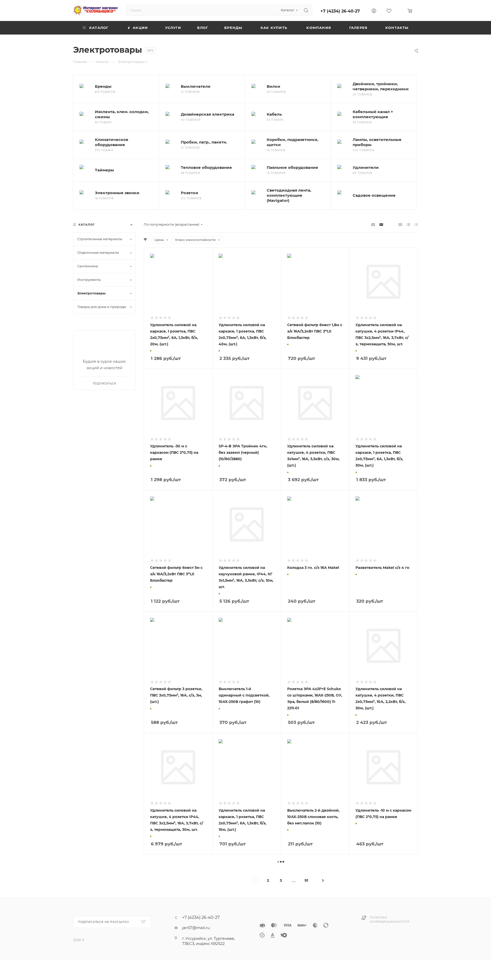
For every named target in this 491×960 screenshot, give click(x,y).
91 (306, 880)
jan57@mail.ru (196, 927)
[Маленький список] (373, 224)
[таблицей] (416, 224)
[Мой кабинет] (374, 11)
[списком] (408, 224)
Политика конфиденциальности (389, 919)
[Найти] (306, 10)
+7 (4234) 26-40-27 (340, 11)
